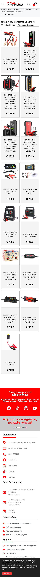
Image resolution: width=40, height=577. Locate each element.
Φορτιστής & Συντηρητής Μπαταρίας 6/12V (30, 320)
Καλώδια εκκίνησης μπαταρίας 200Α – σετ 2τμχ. (10, 61)
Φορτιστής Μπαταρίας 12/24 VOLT (30, 191)
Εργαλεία (27, 9)
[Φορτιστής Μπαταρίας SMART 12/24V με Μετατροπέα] (10, 257)
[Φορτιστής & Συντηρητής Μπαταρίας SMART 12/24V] (10, 299)
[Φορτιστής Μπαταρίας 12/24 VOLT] (30, 171)
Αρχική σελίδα (6, 9)
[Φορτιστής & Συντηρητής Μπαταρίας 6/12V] (30, 299)
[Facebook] (9, 408)
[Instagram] (26, 408)
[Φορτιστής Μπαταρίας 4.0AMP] (30, 214)
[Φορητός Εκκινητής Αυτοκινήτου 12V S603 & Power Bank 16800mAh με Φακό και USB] (10, 128)
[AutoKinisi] (15, 4)
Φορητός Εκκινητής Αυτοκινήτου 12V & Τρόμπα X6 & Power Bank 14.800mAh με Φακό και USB (10, 101)
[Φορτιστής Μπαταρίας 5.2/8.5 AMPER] (10, 214)
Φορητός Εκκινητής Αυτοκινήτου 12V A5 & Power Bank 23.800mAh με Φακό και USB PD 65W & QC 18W (29, 57)
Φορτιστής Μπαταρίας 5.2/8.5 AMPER (10, 234)
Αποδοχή (7, 573)
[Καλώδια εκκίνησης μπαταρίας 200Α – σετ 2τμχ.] (10, 39)
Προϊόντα (17, 9)
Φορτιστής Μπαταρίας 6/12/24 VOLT (10, 191)
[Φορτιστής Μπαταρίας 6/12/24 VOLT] (10, 171)
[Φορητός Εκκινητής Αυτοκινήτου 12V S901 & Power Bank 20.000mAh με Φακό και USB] (30, 128)
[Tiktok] (17, 408)
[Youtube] (34, 408)
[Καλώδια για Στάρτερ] (10, 342)
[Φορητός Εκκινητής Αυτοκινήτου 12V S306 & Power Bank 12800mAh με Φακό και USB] (30, 84)
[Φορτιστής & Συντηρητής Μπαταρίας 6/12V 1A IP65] (30, 257)
